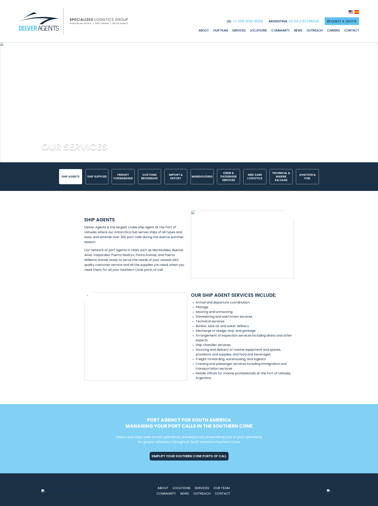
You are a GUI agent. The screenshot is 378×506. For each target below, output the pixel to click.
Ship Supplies (97, 177)
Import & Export (176, 176)
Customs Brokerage (149, 176)
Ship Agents (70, 177)
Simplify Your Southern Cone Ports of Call (189, 456)
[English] (351, 12)
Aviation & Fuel (307, 176)
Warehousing (202, 177)
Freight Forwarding (123, 176)
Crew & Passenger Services (228, 176)
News (298, 31)
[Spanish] (356, 12)
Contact (351, 31)
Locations (258, 31)
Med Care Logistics (254, 176)
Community (280, 31)
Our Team (220, 31)
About (203, 31)
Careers (333, 31)
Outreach (314, 31)
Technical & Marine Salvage (281, 176)
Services (239, 31)
